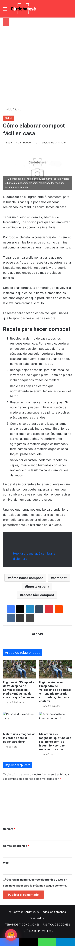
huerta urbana (38, 586)
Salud (17, 109)
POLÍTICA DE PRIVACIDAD (37, 930)
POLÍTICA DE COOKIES (56, 924)
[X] (20, 609)
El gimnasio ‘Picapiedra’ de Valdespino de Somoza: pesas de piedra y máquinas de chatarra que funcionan (19, 690)
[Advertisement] (37, 65)
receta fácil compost (38, 595)
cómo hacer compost (26, 578)
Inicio (8, 109)
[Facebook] (11, 609)
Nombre (9, 828)
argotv (9, 142)
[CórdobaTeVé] (23, 9)
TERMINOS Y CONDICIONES (22, 924)
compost (60, 578)
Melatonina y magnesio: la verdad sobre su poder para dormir (19, 738)
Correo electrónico (16, 845)
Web (6, 862)
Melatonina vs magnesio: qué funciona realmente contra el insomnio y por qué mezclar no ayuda (55, 742)
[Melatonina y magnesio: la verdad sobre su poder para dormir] (19, 721)
